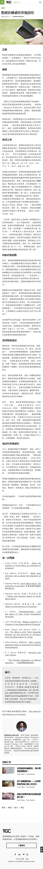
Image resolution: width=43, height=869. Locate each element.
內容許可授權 (20, 859)
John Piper (21, 774)
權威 (10, 807)
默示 (16, 807)
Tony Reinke (30, 774)
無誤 (22, 807)
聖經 (3, 807)
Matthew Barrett (18, 16)
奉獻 (27, 859)
